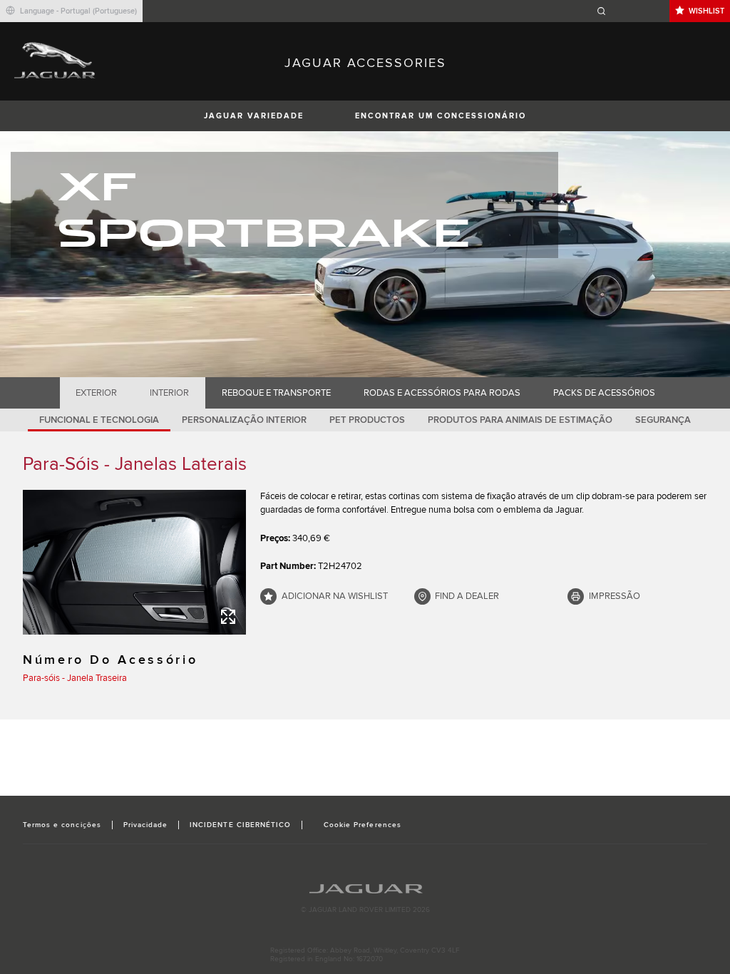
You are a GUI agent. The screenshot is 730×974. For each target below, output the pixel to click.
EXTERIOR (96, 393)
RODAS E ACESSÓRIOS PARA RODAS (442, 393)
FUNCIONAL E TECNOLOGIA (99, 420)
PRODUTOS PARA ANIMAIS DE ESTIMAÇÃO (520, 420)
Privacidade (145, 825)
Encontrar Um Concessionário (440, 116)
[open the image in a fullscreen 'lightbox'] (134, 562)
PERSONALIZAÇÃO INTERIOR (244, 420)
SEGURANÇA (663, 420)
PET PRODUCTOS (367, 420)
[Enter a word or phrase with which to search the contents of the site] (630, 11)
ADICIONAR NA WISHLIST (335, 596)
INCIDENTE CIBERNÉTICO (240, 825)
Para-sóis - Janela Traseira (75, 678)
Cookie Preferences (362, 825)
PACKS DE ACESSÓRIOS (604, 393)
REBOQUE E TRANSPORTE (276, 393)
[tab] (96, 393)
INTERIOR (169, 393)
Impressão (614, 596)
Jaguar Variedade (254, 116)
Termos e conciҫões (62, 825)
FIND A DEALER (467, 596)
